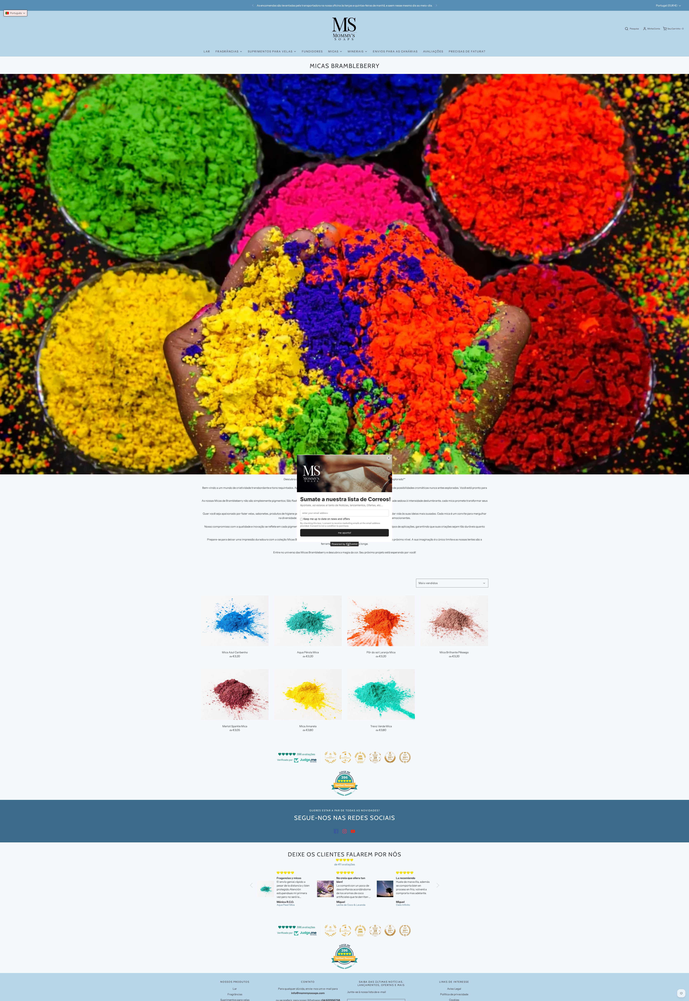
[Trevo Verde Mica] (381, 694)
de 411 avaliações (344, 864)
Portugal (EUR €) (667, 5)
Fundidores (312, 51)
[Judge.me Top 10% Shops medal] (390, 757)
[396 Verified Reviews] (344, 797)
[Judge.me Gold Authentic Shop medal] (330, 757)
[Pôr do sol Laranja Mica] (381, 620)
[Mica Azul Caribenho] (235, 620)
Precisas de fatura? (467, 51)
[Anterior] (253, 5)
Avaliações (433, 51)
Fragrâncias (235, 994)
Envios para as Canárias (395, 51)
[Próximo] (436, 5)
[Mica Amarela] (308, 694)
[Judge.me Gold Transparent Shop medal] (345, 757)
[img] (344, 860)
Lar (207, 51)
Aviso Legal (454, 988)
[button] (15, 13)
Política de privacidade (454, 994)
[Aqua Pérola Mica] (308, 620)
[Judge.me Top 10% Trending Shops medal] (405, 757)
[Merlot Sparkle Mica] (235, 694)
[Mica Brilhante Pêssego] (454, 620)
